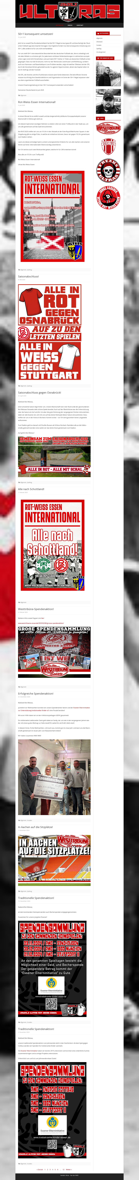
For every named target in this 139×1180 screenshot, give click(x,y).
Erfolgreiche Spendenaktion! (35, 693)
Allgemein (23, 95)
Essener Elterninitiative (29, 1051)
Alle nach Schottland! (31, 489)
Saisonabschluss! (28, 276)
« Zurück (40, 1170)
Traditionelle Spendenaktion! (36, 898)
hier (42, 618)
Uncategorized (100, 52)
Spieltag (29, 270)
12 (63, 1170)
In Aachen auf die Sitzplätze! (35, 827)
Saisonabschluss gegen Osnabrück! (39, 392)
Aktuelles (59, 25)
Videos (70, 25)
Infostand (99, 42)
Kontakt (80, 25)
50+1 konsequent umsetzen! (35, 34)
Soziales (29, 820)
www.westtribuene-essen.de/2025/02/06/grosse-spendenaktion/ (41, 623)
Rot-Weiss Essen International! (37, 102)
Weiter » (69, 1170)
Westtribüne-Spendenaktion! (36, 609)
